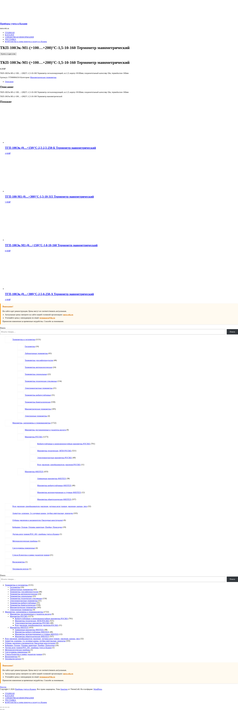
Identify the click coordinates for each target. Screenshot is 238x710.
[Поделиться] (6, 707)
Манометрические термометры (43, 77)
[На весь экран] (3, 707)
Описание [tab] (9, 82)
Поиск (2, 328)
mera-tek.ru (68, 315)
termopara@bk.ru (47, 318)
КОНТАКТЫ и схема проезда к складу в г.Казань (26, 41)
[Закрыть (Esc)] (8, 707)
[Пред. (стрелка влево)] (1, 709)
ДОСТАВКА (10, 39)
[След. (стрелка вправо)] (3, 709)
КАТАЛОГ (9, 35)
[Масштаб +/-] (1, 707)
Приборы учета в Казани (13, 23)
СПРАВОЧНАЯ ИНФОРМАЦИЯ (19, 37)
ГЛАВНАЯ (10, 33)
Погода (3, 687)
